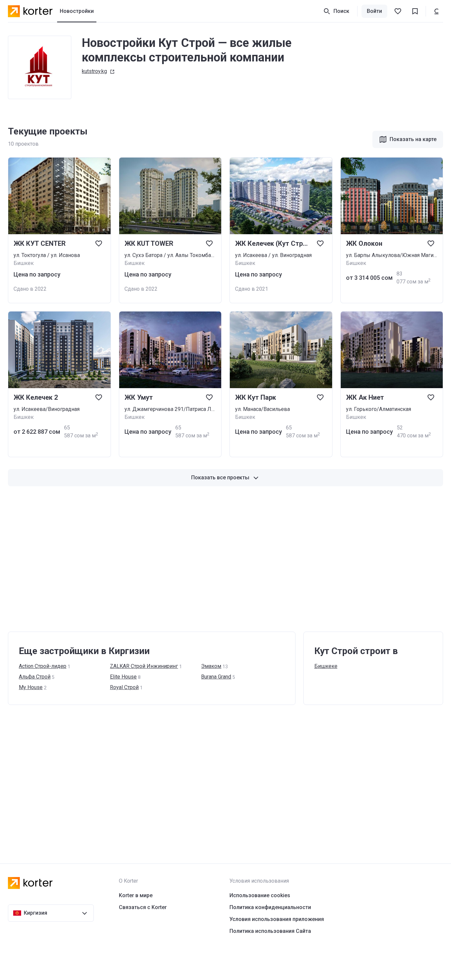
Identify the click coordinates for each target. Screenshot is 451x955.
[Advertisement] (206, 559)
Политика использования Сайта (270, 931)
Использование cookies (259, 895)
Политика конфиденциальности (270, 907)
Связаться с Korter (143, 907)
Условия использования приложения (276, 919)
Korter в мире (136, 895)
